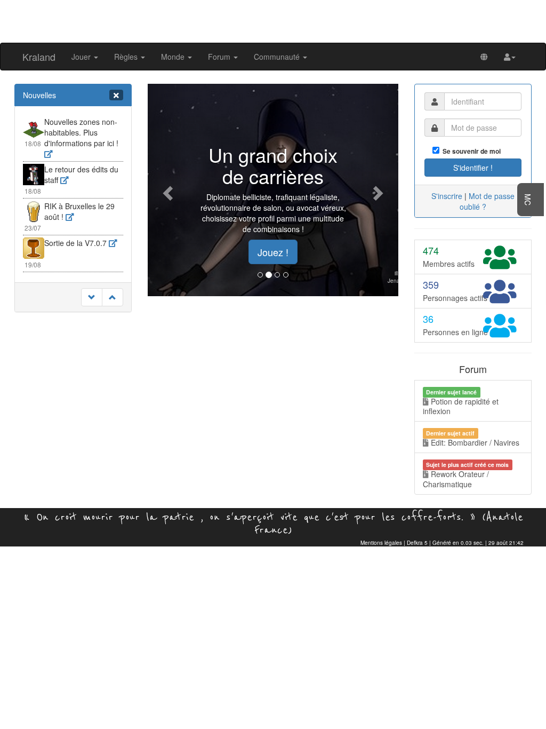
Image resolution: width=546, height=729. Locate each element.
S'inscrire (446, 196)
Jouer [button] (82, 56)
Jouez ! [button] (273, 252)
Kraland (38, 57)
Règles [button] (127, 56)
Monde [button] (174, 56)
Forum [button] (220, 56)
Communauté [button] (278, 56)
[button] (510, 56)
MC (528, 199)
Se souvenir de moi (470, 151)
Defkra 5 (417, 542)
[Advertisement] (273, 20)
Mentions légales (381, 542)
